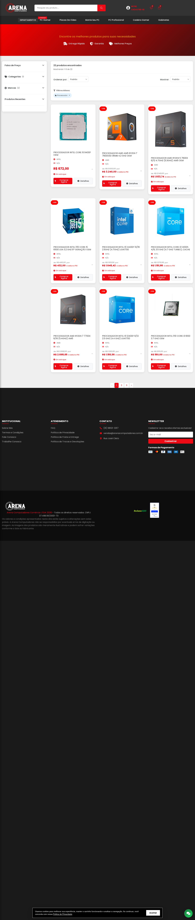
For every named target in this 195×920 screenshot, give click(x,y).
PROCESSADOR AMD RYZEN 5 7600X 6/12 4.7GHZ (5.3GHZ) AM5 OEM (169, 159)
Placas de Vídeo (68, 20)
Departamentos (28, 20)
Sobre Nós (7, 428)
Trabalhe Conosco (11, 441)
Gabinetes (163, 20)
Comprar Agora (64, 181)
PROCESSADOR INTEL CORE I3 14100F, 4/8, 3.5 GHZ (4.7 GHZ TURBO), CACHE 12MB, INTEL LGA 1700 (170, 249)
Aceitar (153, 913)
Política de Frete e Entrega (65, 437)
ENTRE (134, 6)
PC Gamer (45, 19)
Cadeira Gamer (141, 20)
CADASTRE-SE (137, 9)
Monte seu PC (92, 20)
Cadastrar (170, 441)
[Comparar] (93, 115)
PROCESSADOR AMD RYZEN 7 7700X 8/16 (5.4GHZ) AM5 (71, 337)
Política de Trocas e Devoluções (67, 441)
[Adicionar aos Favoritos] (93, 108)
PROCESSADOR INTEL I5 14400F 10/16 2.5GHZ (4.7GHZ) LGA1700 (121, 248)
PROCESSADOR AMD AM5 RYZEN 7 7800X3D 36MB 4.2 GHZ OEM (119, 154)
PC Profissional (116, 20)
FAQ (53, 428)
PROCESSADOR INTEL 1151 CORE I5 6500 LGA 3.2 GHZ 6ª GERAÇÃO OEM (72, 248)
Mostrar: (164, 79)
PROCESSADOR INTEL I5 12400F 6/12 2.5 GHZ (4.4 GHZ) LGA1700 (120, 337)
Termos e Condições (12, 432)
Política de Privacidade (63, 432)
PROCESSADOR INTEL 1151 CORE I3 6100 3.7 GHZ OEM (170, 337)
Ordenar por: (60, 79)
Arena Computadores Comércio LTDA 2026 (29, 512)
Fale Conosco (9, 437)
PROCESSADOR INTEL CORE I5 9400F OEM (72, 153)
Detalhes (84, 181)
